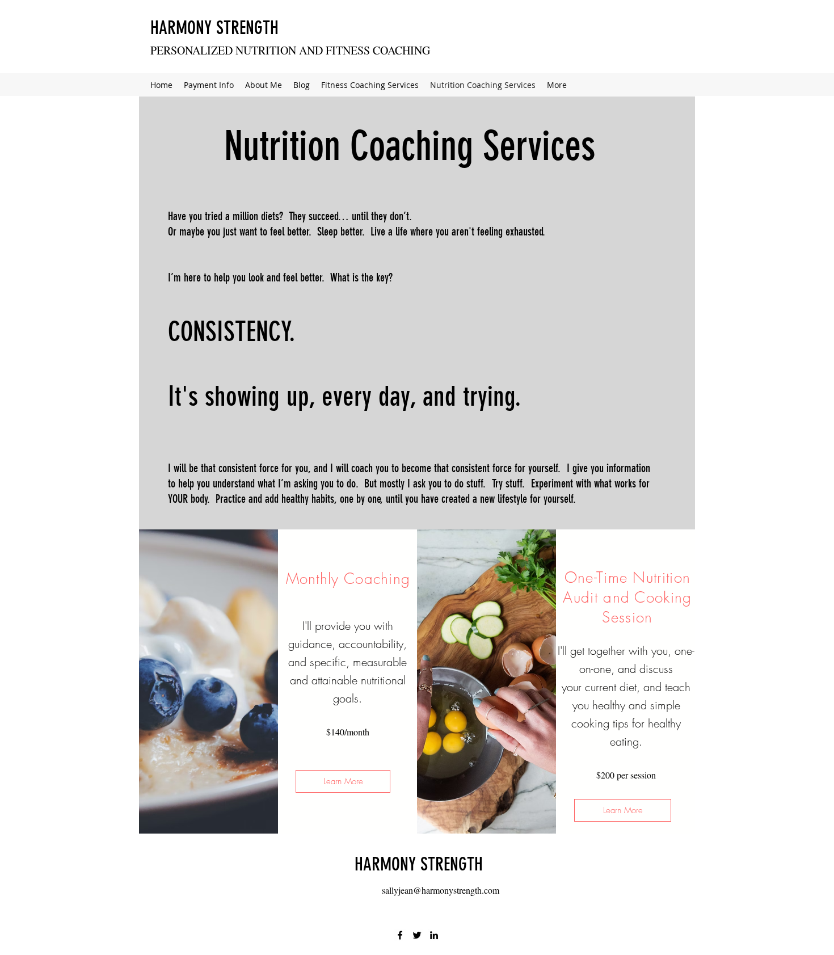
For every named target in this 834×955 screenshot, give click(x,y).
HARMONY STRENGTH (214, 28)
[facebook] (400, 935)
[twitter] (417, 935)
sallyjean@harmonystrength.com (440, 890)
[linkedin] (434, 935)
